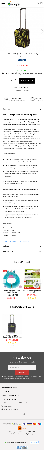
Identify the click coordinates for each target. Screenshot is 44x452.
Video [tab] (6, 246)
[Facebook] (20, 414)
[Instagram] (24, 414)
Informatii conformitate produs (16, 241)
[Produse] (3, 4)
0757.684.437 (8, 406)
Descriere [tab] (6, 109)
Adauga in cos (27, 81)
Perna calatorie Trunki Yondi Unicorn (12, 291)
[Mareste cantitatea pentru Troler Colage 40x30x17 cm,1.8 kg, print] (15, 79)
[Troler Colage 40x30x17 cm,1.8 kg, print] (22, 29)
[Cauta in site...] (38, 3)
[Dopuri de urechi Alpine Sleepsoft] (32, 279)
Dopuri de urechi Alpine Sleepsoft (32, 291)
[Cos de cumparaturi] (41, 3)
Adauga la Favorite (22, 90)
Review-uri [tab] (8, 251)
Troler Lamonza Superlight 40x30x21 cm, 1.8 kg (12, 336)
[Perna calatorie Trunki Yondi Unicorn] (12, 279)
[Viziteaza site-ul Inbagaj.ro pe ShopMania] (22, 447)
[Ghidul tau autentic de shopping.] (34, 442)
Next (42, 31)
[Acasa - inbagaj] (14, 3)
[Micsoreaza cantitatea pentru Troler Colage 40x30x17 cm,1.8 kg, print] (15, 82)
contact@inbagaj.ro (11, 409)
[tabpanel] (22, 29)
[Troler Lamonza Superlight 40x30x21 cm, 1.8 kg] (12, 324)
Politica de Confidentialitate (20, 378)
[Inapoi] (1, 54)
